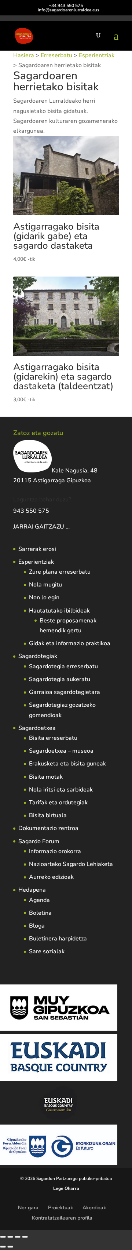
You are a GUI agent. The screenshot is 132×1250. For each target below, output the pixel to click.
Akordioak (94, 1207)
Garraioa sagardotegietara (64, 692)
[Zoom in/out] (3, 1237)
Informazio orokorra (55, 851)
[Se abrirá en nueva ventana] (70, 527)
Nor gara (28, 1207)
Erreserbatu (56, 55)
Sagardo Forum (38, 841)
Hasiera (23, 55)
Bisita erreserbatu (53, 738)
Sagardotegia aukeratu (59, 679)
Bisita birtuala (48, 815)
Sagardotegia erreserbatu (63, 666)
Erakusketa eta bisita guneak (67, 764)
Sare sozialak (47, 951)
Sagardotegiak (37, 656)
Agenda (39, 900)
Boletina (40, 913)
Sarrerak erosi (37, 549)
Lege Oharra (66, 1188)
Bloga (37, 926)
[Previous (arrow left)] (3, 1247)
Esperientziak (96, 55)
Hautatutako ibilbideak (59, 611)
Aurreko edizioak (51, 877)
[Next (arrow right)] (10, 1247)
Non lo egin (44, 597)
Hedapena (32, 890)
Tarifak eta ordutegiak (58, 802)
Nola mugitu (45, 585)
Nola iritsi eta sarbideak (61, 790)
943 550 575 (31, 511)
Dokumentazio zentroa (48, 828)
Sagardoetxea (37, 728)
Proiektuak (60, 1207)
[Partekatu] (18, 1237)
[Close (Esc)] (25, 1237)
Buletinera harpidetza (58, 939)
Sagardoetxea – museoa (61, 751)
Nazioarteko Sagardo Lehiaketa (71, 864)
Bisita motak (46, 777)
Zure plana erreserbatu (60, 572)
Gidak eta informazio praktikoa (69, 643)
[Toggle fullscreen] (10, 1237)
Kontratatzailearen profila (62, 1217)
